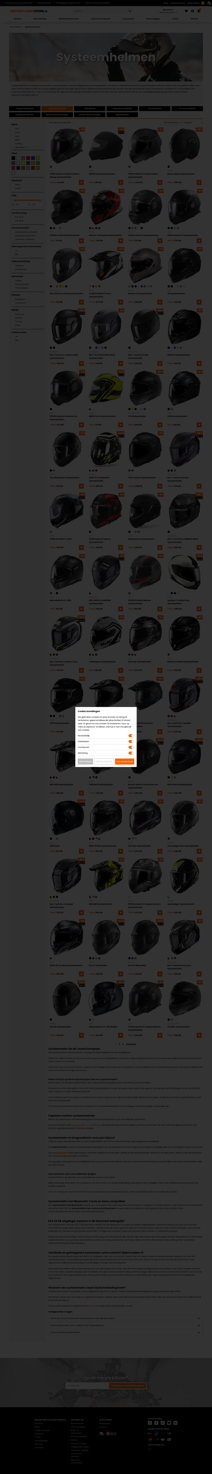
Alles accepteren (124, 761)
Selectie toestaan (104, 761)
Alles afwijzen (85, 761)
